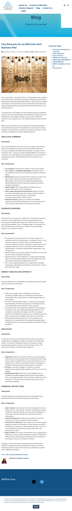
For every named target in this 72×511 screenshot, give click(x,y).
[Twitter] (34, 481)
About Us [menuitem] (23, 5)
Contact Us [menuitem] (47, 8)
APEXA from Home (60, 58)
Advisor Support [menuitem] (26, 8)
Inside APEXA (58, 53)
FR (68, 5)
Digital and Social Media (61, 60)
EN (64, 5)
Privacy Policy (57, 500)
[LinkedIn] (42, 481)
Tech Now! (57, 68)
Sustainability (58, 62)
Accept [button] (36, 506)
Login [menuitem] (23, 11)
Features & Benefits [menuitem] (38, 5)
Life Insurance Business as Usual (17, 454)
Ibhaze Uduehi (29, 51)
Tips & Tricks (58, 56)
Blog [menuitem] (38, 8)
